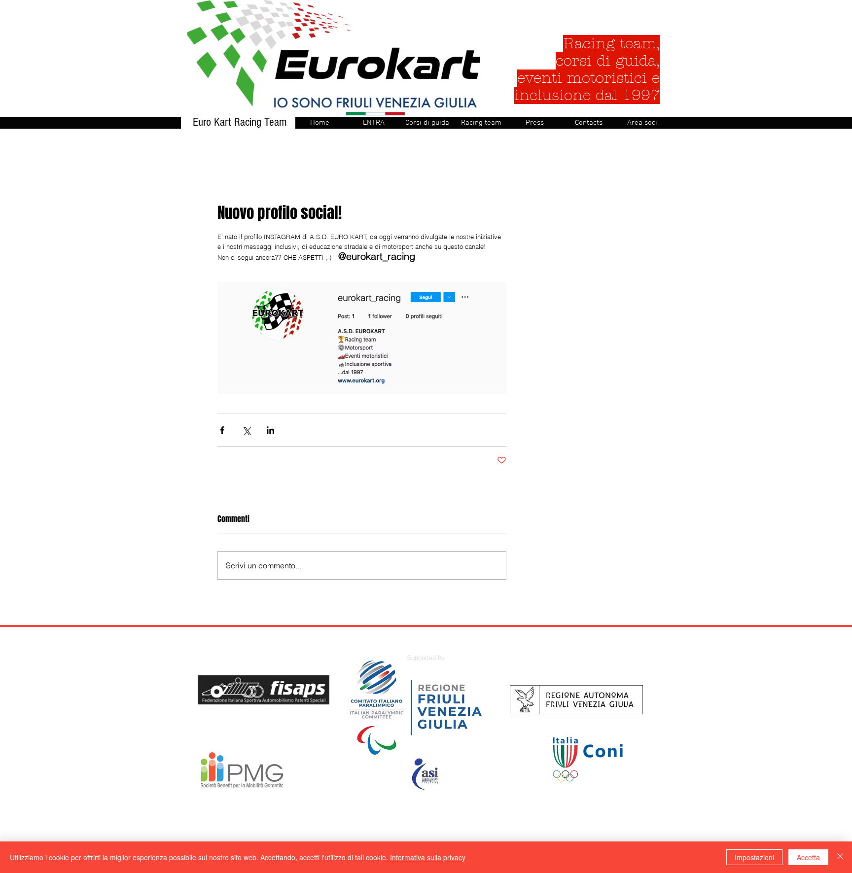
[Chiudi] (840, 857)
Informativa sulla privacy (427, 857)
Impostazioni (754, 857)
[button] (427, 123)
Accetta (808, 857)
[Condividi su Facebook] (222, 430)
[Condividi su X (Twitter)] (246, 430)
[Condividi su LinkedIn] (270, 430)
